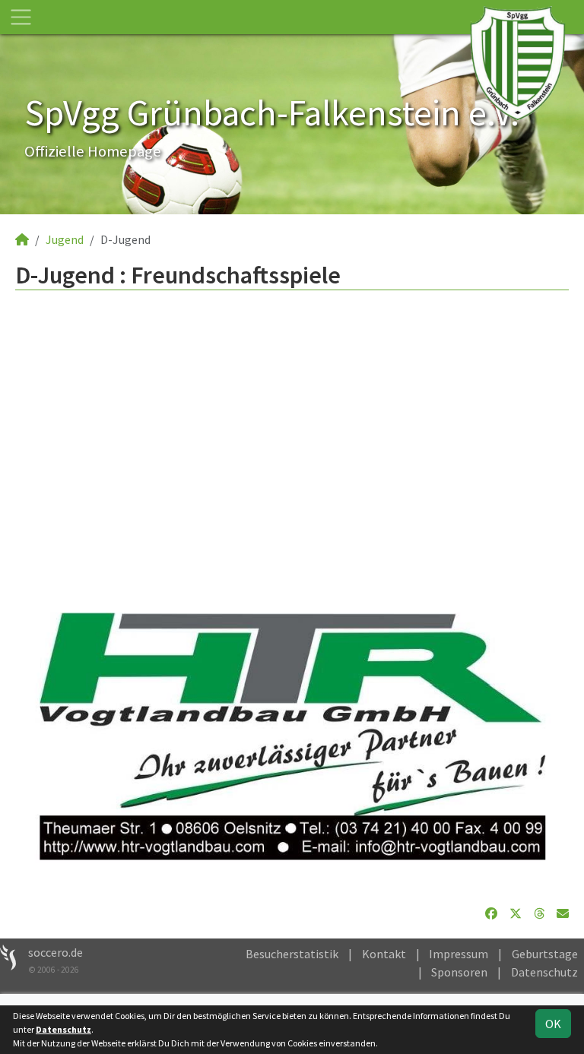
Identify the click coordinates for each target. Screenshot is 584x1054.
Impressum (458, 953)
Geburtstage (545, 953)
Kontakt (384, 953)
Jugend (65, 239)
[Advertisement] (292, 439)
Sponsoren (459, 972)
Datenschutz (544, 972)
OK (553, 1023)
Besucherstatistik (292, 953)
